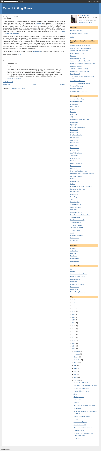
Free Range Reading (76, 135)
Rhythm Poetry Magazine (77, 292)
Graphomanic (74, 140)
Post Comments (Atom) (18, 88)
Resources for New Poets (77, 189)
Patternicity (73, 179)
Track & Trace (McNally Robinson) (80, 83)
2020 (74, 311)
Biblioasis (73, 56)
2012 (74, 334)
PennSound (73, 256)
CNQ (71, 117)
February (76, 380)
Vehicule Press (74, 238)
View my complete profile (85, 22)
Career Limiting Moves (17, 8)
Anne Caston (77, 400)
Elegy (75, 394)
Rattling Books (74, 261)
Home (34, 84)
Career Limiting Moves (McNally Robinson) (82, 63)
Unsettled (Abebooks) (76, 86)
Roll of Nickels (74, 191)
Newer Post (6, 84)
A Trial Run (77, 438)
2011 (74, 337)
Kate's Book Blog (75, 158)
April (75, 374)
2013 (74, 331)
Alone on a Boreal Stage (77, 99)
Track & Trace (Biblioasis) (77, 81)
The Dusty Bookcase (76, 225)
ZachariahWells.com (76, 30)
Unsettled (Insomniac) (76, 88)
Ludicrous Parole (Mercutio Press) (80, 71)
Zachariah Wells (85, 15)
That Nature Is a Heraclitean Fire (83, 428)
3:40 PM (19, 54)
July (75, 365)
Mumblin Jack (74, 168)
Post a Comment (8, 82)
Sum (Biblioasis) (75, 74)
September (77, 360)
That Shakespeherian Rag (77, 220)
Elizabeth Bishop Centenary (78, 127)
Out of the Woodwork (76, 176)
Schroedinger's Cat (75, 204)
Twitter (72, 37)
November (77, 354)
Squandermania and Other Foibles (80, 215)
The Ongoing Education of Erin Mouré (84, 405)
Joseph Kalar (77, 408)
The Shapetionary (79, 397)
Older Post (62, 84)
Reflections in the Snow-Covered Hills (81, 186)
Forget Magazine (75, 279)
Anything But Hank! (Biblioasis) (79, 50)
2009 (74, 343)
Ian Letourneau (74, 148)
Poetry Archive (74, 258)
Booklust (72, 109)
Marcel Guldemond (75, 166)
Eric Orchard (74, 130)
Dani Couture (74, 122)
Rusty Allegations (75, 197)
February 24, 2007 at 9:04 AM (14, 78)
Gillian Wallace (74, 137)
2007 (74, 349)
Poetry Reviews (74, 287)
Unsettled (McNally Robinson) (78, 91)
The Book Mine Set (75, 222)
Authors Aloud (74, 251)
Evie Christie (74, 132)
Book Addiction (74, 106)
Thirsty (72, 233)
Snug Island (73, 209)
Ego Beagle (73, 124)
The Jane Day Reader (76, 227)
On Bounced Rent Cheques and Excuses (82, 173)
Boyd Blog (73, 112)
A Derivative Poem (79, 430)
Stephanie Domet (75, 217)
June (75, 368)
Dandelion (7, 18)
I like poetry (73, 145)
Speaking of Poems (76, 212)
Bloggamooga (74, 104)
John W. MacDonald (76, 153)
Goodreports (73, 281)
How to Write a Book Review (82, 416)
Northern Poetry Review (77, 284)
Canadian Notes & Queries (78, 58)
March (76, 377)
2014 (74, 328)
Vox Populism (74, 240)
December (77, 351)
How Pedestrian (74, 143)
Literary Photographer (76, 163)
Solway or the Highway (80, 422)
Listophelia (73, 161)
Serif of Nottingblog (75, 207)
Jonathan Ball (74, 155)
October (76, 357)
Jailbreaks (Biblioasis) (76, 66)
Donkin (76, 419)
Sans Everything (75, 202)
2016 (74, 323)
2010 (74, 340)
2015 (74, 325)
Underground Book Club (77, 235)
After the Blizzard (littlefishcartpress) (80, 48)
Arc (71, 269)
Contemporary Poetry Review (78, 274)
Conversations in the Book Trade (79, 119)
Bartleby (72, 271)
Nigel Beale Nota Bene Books (78, 171)
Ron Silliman (74, 194)
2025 (74, 302)
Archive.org (73, 248)
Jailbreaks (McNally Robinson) (79, 68)
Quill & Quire (74, 289)
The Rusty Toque (75, 230)
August (76, 363)
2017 (74, 320)
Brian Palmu (73, 114)
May (75, 371)
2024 (74, 305)
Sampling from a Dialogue (81, 382)
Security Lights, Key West (81, 391)
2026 (74, 299)
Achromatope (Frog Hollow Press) (80, 45)
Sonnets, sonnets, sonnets (81, 388)
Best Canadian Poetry (76, 101)
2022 (74, 308)
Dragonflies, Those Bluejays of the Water (85, 385)
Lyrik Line (73, 253)
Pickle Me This (74, 181)
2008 (74, 346)
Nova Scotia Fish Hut (80, 425)
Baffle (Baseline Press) (77, 53)
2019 (74, 314)
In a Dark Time (74, 150)
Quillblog (72, 184)
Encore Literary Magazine (77, 276)
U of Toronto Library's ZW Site (78, 33)
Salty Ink (72, 199)
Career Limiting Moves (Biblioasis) (80, 61)
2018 (74, 317)
